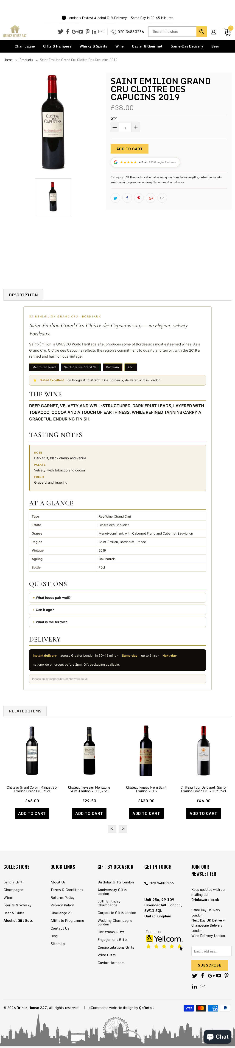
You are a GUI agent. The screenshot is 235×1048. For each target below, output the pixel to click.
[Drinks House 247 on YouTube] (80, 32)
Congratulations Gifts (116, 947)
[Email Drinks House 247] (100, 32)
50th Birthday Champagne (109, 903)
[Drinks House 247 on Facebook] (67, 32)
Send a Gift (12, 882)
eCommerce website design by (113, 1007)
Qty (114, 118)
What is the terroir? (51, 622)
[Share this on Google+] (150, 198)
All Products (134, 177)
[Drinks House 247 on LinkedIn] (94, 32)
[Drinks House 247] (14, 31)
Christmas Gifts (111, 932)
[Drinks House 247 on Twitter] (60, 31)
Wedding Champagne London (115, 922)
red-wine (205, 177)
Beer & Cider (13, 913)
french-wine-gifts (185, 177)
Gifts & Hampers (57, 46)
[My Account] (215, 28)
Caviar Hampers (111, 962)
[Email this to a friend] (162, 198)
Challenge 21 (61, 913)
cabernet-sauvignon (158, 177)
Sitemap (57, 943)
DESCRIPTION (23, 295)
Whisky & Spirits (93, 46)
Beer (215, 46)
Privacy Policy (62, 905)
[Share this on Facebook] (127, 198)
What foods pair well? (53, 598)
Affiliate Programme (67, 920)
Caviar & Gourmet (147, 46)
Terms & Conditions (66, 889)
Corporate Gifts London (117, 912)
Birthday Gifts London (116, 882)
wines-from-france (171, 182)
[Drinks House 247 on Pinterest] (87, 32)
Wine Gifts (107, 955)
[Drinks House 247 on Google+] (74, 32)
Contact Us (59, 928)
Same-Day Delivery (187, 46)
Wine (119, 46)
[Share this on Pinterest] (139, 198)
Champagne (25, 46)
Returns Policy (62, 897)
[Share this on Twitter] (115, 198)
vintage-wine (131, 182)
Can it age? (45, 610)
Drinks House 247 (32, 1007)
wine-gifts (149, 182)
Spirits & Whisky (17, 905)
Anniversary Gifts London (112, 891)
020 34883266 (131, 31)
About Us (58, 882)
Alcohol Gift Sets (18, 920)
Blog (54, 936)
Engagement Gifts (113, 939)
